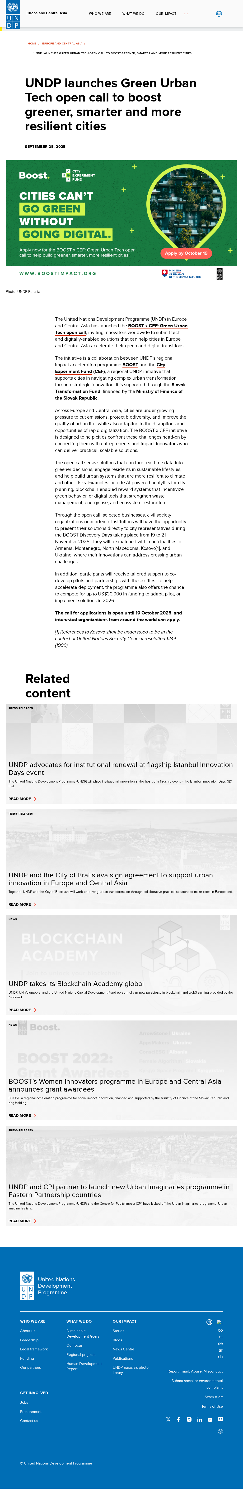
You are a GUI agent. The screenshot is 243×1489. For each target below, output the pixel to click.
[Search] (220, 1340)
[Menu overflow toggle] (186, 13)
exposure (220, 1431)
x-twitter (168, 1419)
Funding (27, 1358)
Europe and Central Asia (46, 13)
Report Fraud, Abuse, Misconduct (195, 1371)
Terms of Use (212, 1406)
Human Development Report (84, 1366)
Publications (123, 1358)
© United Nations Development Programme (56, 1463)
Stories (118, 1331)
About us (27, 1331)
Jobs (24, 1402)
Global (219, 14)
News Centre (123, 1349)
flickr (220, 1419)
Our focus (74, 1345)
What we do (133, 13)
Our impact (166, 13)
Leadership (29, 1340)
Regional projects (80, 1354)
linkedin (199, 1419)
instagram (189, 1419)
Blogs (117, 1340)
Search (229, 14)
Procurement (31, 1411)
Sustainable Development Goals (82, 1333)
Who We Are (100, 13)
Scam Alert (214, 1397)
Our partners (30, 1367)
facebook (178, 1419)
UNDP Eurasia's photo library (131, 1370)
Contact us (29, 1420)
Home (32, 43)
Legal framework (34, 1349)
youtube (210, 1419)
